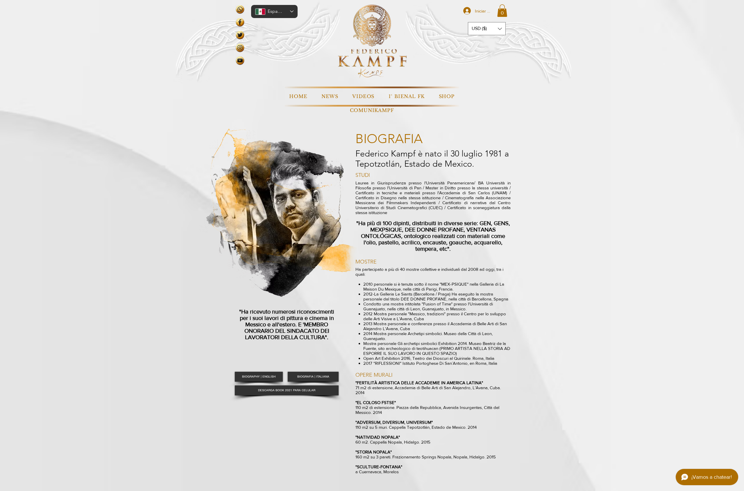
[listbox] (487, 28)
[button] (502, 10)
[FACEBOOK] (240, 22)
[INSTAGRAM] (240, 48)
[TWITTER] (240, 35)
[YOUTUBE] (240, 60)
